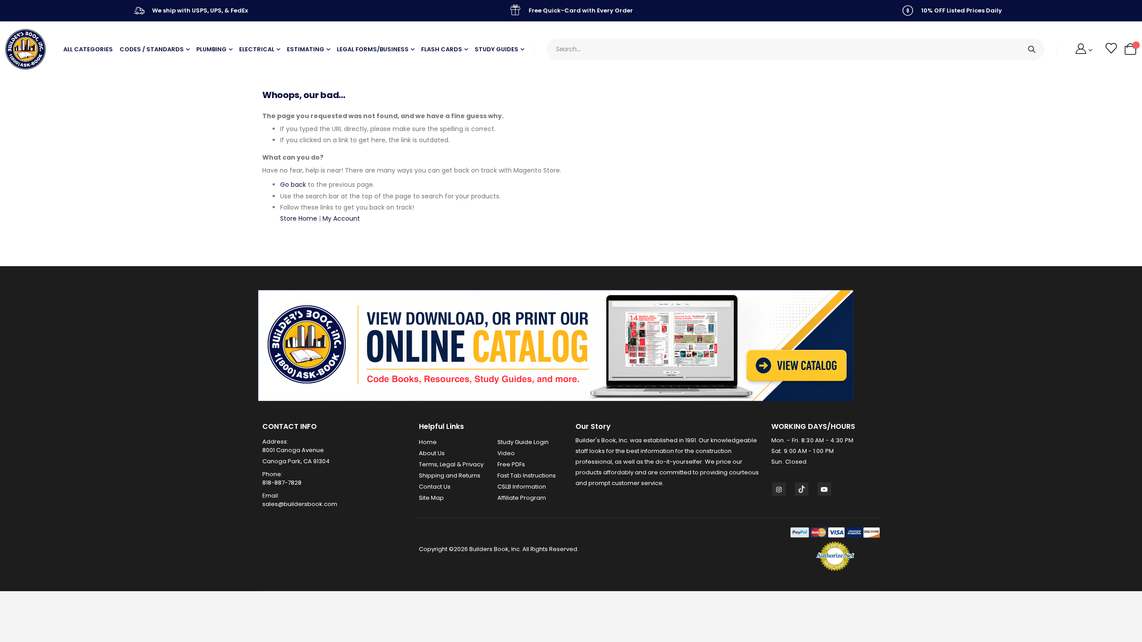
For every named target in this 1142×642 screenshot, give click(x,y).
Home (428, 442)
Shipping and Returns (449, 475)
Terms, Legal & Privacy (451, 464)
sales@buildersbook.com (299, 504)
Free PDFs (511, 464)
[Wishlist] (1110, 49)
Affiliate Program (521, 498)
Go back (293, 184)
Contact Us (435, 486)
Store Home (298, 218)
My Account (341, 218)
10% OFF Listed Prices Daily (961, 10)
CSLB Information (521, 486)
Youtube (824, 489)
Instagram (779, 489)
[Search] (1031, 49)
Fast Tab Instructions (526, 475)
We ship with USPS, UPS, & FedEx (200, 10)
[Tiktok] (801, 489)
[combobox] (795, 49)
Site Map (431, 498)
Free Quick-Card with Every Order (581, 10)
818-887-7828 (282, 482)
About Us (432, 453)
